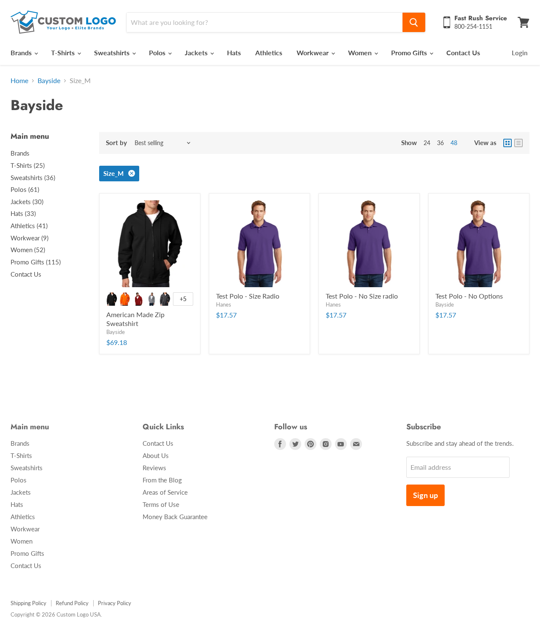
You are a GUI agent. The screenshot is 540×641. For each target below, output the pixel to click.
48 (454, 142)
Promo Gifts (410, 52)
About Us (156, 455)
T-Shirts (63, 52)
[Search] (413, 22)
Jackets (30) (27, 201)
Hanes (223, 304)
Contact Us (463, 52)
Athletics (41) (29, 225)
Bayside (49, 80)
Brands (22, 52)
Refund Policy (72, 603)
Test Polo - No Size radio (362, 296)
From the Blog (162, 480)
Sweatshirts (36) (33, 177)
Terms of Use (161, 504)
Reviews (154, 467)
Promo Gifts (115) (36, 262)
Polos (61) (25, 189)
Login (519, 53)
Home (19, 80)
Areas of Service (165, 492)
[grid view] (507, 143)
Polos (158, 52)
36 (440, 142)
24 (427, 142)
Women (360, 52)
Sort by (116, 142)
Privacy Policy (114, 603)
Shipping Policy (28, 603)
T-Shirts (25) (28, 165)
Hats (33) (23, 213)
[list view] (518, 143)
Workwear (313, 52)
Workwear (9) (30, 238)
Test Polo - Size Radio (247, 296)
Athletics (268, 52)
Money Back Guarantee (175, 516)
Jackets (197, 52)
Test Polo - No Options (469, 296)
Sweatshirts (112, 52)
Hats (234, 52)
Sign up (425, 495)
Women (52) (28, 249)
